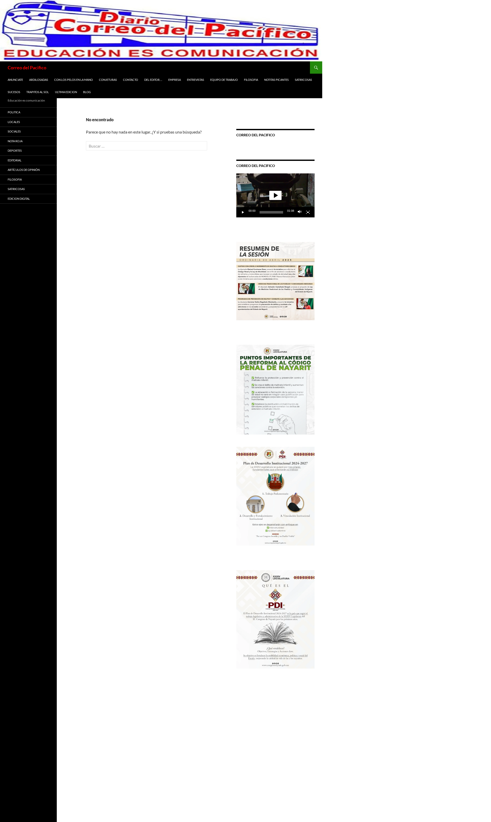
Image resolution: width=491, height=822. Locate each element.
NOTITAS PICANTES (276, 79)
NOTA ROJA (15, 141)
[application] (275, 195)
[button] (275, 195)
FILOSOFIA (251, 79)
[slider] (271, 212)
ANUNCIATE (15, 79)
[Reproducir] (243, 212)
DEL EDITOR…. (153, 79)
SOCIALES (14, 131)
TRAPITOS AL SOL (37, 92)
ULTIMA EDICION (66, 92)
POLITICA (14, 112)
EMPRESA (174, 79)
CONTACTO (130, 79)
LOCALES (14, 122)
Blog (87, 92)
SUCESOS (14, 92)
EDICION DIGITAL (19, 198)
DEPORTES (15, 150)
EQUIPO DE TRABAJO (224, 79)
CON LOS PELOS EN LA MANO (73, 79)
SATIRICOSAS (303, 79)
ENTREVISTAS (195, 79)
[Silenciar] (299, 212)
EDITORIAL (14, 160)
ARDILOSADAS (38, 79)
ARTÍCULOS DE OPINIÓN (24, 169)
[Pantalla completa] (307, 212)
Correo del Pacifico (27, 67)
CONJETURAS (108, 79)
